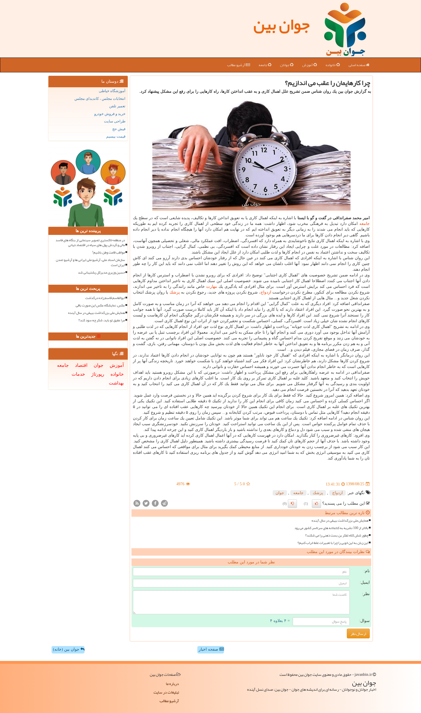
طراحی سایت (114, 121)
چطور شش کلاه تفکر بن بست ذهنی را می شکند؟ (336, 535)
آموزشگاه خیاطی (112, 91)
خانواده (331, 65)
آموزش (307, 65)
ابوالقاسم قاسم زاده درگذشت (105, 298)
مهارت (211, 286)
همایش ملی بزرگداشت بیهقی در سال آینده (340, 520)
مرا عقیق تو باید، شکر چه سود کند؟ (101, 320)
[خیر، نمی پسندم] (292, 503)
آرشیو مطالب (236, 65)
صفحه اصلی (357, 65)
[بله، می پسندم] (316, 503)
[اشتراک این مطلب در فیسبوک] (155, 503)
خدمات (78, 374)
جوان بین (281, 24)
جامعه (263, 65)
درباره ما (172, 684)
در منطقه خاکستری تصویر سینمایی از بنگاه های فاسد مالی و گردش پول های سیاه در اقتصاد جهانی (90, 242)
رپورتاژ (97, 374)
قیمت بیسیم (115, 136)
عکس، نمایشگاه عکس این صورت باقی (100, 305)
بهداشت (116, 383)
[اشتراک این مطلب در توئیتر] (146, 503)
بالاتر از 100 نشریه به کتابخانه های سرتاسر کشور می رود (331, 528)
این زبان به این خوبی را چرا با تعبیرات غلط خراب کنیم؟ (333, 543)
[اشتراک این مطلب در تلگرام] (164, 503)
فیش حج (118, 129)
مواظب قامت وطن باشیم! (108, 252)
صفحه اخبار (209, 649)
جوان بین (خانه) (66, 649)
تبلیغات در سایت (166, 692)
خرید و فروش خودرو (109, 114)
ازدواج (266, 292)
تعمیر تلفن (117, 106)
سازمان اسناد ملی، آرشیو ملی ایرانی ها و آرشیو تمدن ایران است (90, 262)
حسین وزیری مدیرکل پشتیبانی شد (101, 272)
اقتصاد (81, 365)
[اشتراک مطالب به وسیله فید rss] (137, 503)
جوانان (285, 65)
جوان (280, 493)
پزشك (175, 292)
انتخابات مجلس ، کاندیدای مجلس (99, 98)
